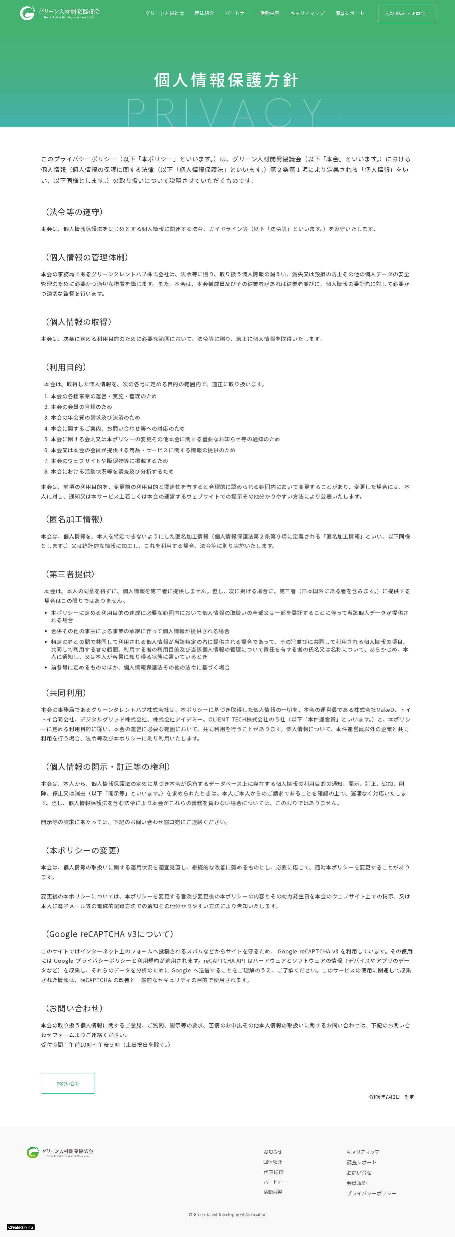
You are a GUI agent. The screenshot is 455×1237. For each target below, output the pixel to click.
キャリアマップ (307, 13)
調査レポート (350, 13)
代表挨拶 (273, 1171)
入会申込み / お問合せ (406, 13)
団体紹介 (205, 13)
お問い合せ (68, 1083)
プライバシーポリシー (372, 1193)
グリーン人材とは (164, 13)
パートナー (237, 13)
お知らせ (272, 1151)
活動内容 (270, 13)
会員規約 (357, 1182)
